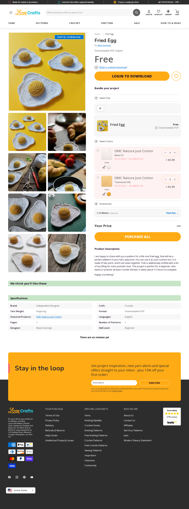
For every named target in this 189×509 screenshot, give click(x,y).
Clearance (90, 460)
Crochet (74, 23)
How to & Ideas (171, 23)
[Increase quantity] (175, 152)
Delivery (49, 425)
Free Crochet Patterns (96, 445)
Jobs (126, 435)
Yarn (11, 23)
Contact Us (129, 420)
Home (97, 34)
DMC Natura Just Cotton (49, 316)
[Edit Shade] (107, 167)
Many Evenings (104, 45)
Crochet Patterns (93, 440)
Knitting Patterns (93, 430)
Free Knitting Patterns (96, 435)
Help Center (51, 435)
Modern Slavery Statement (138, 440)
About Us (129, 415)
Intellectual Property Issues (59, 440)
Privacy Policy (117, 391)
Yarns (87, 415)
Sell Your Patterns (133, 430)
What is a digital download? (113, 67)
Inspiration (90, 455)
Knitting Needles (93, 420)
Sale (137, 23)
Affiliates (128, 425)
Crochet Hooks (92, 425)
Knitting (107, 23)
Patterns (42, 23)
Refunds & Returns (55, 430)
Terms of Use (52, 415)
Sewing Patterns (93, 450)
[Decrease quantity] (165, 152)
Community (90, 465)
